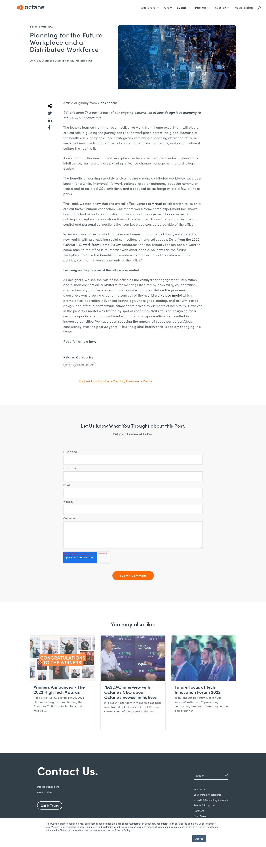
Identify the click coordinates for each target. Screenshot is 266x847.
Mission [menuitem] (220, 7)
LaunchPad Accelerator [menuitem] (207, 794)
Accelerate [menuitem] (148, 7)
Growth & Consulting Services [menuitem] (211, 799)
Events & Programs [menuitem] (205, 805)
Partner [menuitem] (200, 7)
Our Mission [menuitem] (200, 816)
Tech (33, 26)
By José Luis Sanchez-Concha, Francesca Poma (67, 60)
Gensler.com (107, 102)
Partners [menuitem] (199, 810)
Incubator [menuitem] (199, 789)
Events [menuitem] (182, 7)
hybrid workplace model (163, 295)
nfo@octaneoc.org (49, 786)
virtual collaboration (168, 203)
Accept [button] (199, 838)
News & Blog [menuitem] (244, 7)
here (92, 341)
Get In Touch (50, 805)
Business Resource (84, 364)
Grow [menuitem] (168, 7)
